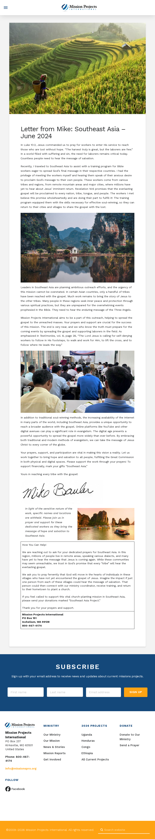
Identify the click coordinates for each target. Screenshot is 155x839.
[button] (6, 7)
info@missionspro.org (20, 768)
